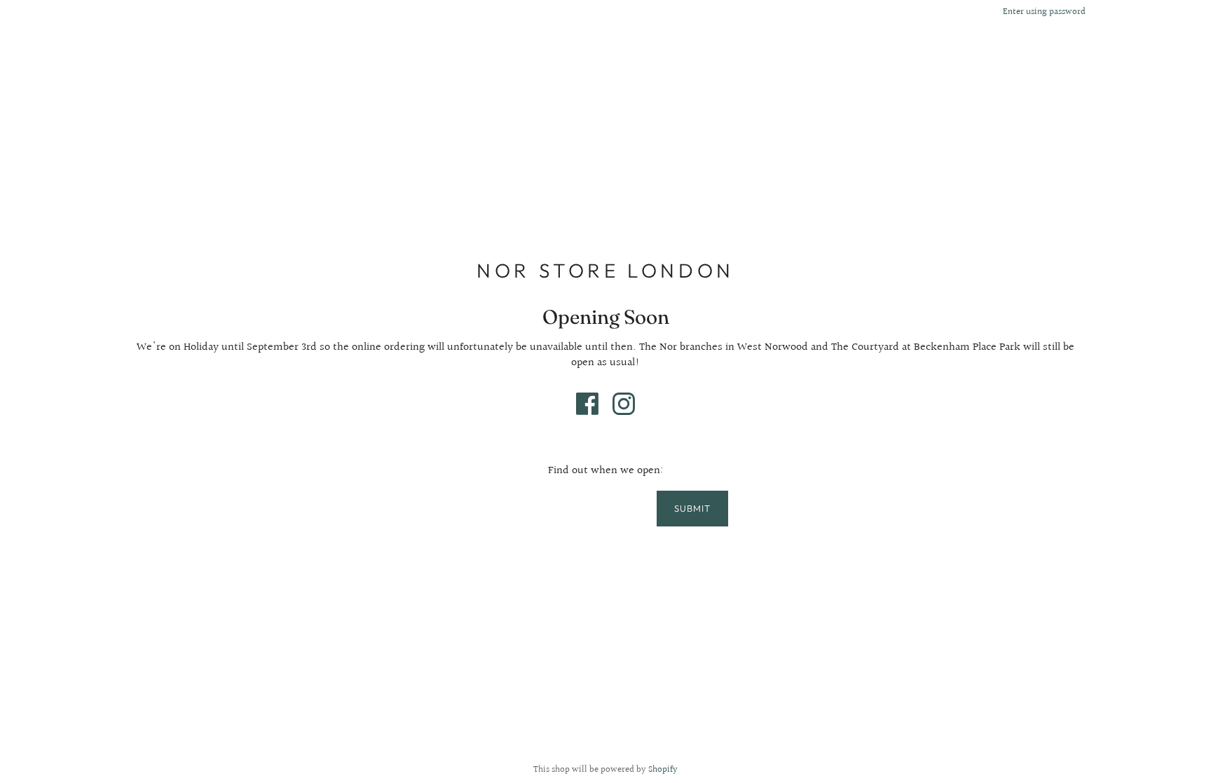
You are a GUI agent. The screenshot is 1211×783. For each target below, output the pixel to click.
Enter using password (1044, 12)
